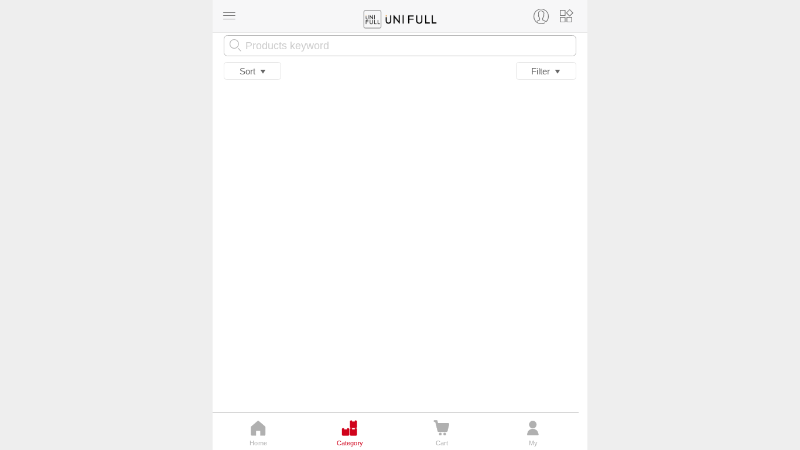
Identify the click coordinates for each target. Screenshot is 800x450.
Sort (250, 71)
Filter (543, 71)
